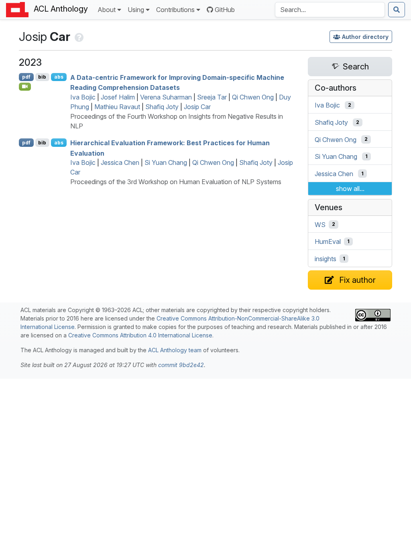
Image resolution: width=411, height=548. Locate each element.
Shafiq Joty (162, 107)
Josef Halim (118, 97)
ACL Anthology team (174, 350)
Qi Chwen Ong (253, 97)
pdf (26, 77)
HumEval (328, 241)
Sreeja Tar (212, 97)
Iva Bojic (83, 97)
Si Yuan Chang (165, 162)
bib (42, 77)
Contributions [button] (175, 10)
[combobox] (330, 9)
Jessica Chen (120, 162)
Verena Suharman (166, 97)
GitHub (225, 10)
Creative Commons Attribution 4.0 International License (140, 335)
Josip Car (197, 107)
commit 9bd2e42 (181, 364)
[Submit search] (396, 9)
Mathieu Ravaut (117, 107)
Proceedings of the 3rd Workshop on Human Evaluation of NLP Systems (175, 182)
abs (58, 77)
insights (325, 259)
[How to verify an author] (78, 36)
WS (320, 224)
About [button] (107, 10)
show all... (350, 189)
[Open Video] (25, 87)
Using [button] (136, 10)
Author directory (365, 36)
